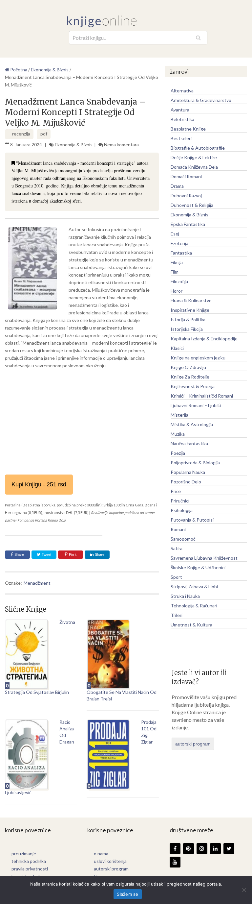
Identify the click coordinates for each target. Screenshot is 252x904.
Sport (176, 577)
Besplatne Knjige (188, 129)
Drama (177, 186)
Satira (176, 548)
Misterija (179, 415)
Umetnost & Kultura (191, 624)
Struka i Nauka (185, 596)
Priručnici (180, 500)
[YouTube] (175, 862)
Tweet (46, 554)
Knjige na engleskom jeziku (198, 357)
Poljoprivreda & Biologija (195, 462)
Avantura (180, 109)
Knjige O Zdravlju (188, 367)
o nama (101, 853)
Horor (176, 291)
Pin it (72, 554)
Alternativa (182, 90)
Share (19, 554)
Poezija (178, 453)
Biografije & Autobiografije (198, 148)
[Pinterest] (188, 848)
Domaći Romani (186, 176)
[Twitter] (228, 848)
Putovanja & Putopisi (192, 520)
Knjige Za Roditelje (190, 376)
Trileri (176, 615)
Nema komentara (121, 144)
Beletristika (182, 119)
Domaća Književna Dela (194, 167)
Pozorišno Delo (186, 481)
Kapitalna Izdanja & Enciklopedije (204, 338)
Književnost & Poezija (193, 386)
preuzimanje (23, 853)
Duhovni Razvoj (186, 195)
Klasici (177, 348)
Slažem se (127, 894)
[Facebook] (175, 848)
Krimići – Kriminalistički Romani (202, 396)
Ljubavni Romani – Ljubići (196, 405)
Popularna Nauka (188, 472)
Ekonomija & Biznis (74, 144)
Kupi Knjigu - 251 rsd (38, 484)
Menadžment (37, 583)
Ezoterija (179, 243)
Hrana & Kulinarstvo (191, 300)
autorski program (193, 743)
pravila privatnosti (29, 868)
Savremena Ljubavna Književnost (204, 558)
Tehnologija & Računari (194, 605)
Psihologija (182, 510)
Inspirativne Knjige (190, 310)
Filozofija (179, 281)
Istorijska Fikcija (187, 329)
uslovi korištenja (110, 861)
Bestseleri (181, 138)
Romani (178, 529)
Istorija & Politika (188, 319)
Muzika (178, 434)
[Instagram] (202, 848)
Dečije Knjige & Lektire (194, 157)
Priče (176, 491)
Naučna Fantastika (189, 443)
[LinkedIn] (215, 848)
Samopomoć (183, 539)
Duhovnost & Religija (192, 205)
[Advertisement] (82, 422)
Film (174, 272)
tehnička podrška (28, 861)
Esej (175, 233)
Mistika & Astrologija (192, 424)
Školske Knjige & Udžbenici (198, 567)
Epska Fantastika (188, 224)
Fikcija (177, 262)
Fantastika (181, 253)
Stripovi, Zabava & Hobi (194, 586)
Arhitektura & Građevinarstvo (201, 100)
